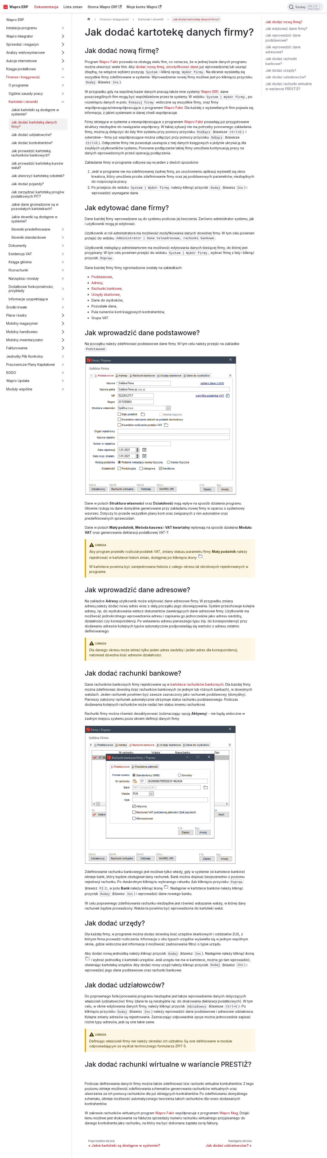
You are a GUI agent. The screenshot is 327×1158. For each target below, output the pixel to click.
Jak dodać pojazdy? (27, 184)
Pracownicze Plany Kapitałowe (30, 364)
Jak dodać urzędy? (280, 70)
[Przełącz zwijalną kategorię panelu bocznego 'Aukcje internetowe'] (63, 61)
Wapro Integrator (19, 36)
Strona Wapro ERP (103, 7)
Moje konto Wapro (142, 7)
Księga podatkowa (21, 69)
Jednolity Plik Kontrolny (24, 356)
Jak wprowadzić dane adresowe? (283, 49)
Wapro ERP (15, 20)
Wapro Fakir (108, 62)
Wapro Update (17, 381)
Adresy (96, 283)
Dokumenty (18, 245)
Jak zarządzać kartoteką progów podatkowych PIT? (37, 194)
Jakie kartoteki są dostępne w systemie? (35, 112)
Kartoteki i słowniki (23, 102)
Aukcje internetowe (21, 61)
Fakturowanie (17, 348)
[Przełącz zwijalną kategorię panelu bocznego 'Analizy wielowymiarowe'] (63, 52)
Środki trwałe (16, 307)
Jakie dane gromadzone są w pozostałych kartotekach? (34, 206)
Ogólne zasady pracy (26, 94)
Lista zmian (73, 7)
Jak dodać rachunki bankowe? (281, 61)
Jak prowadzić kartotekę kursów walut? (37, 165)
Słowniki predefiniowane (30, 229)
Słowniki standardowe (28, 237)
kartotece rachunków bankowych (197, 684)
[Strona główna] (89, 19)
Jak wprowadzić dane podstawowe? (283, 37)
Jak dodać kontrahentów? (32, 143)
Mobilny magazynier (22, 323)
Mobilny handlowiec (22, 332)
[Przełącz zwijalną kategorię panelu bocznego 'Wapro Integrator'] (63, 36)
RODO (11, 373)
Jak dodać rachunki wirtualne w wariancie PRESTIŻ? (288, 86)
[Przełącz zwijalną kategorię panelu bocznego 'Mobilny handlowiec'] (63, 331)
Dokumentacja (46, 7)
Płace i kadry (16, 315)
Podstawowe (101, 277)
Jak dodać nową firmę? (283, 22)
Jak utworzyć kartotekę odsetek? (37, 176)
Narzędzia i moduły (24, 278)
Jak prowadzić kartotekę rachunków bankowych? (31, 153)
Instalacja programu (21, 28)
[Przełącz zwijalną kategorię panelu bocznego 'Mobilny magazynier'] (63, 323)
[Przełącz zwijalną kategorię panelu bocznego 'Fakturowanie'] (63, 348)
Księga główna (20, 262)
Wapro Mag (229, 1113)
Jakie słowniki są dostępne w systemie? (34, 219)
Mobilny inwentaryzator (24, 340)
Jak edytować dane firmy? (286, 29)
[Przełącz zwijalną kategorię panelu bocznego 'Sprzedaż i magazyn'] (63, 44)
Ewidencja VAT (20, 254)
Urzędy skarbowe (105, 294)
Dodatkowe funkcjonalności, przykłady (31, 289)
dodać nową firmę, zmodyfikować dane (167, 67)
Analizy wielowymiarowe (25, 52)
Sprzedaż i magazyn (22, 44)
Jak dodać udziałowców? (31, 135)
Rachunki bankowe (106, 288)
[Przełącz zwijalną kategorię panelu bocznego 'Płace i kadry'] (63, 315)
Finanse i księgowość (23, 77)
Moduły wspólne (19, 389)
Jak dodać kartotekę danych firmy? (34, 124)
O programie (18, 85)
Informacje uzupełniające (28, 299)
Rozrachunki (18, 270)
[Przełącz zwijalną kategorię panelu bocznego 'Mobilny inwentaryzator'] (63, 340)
